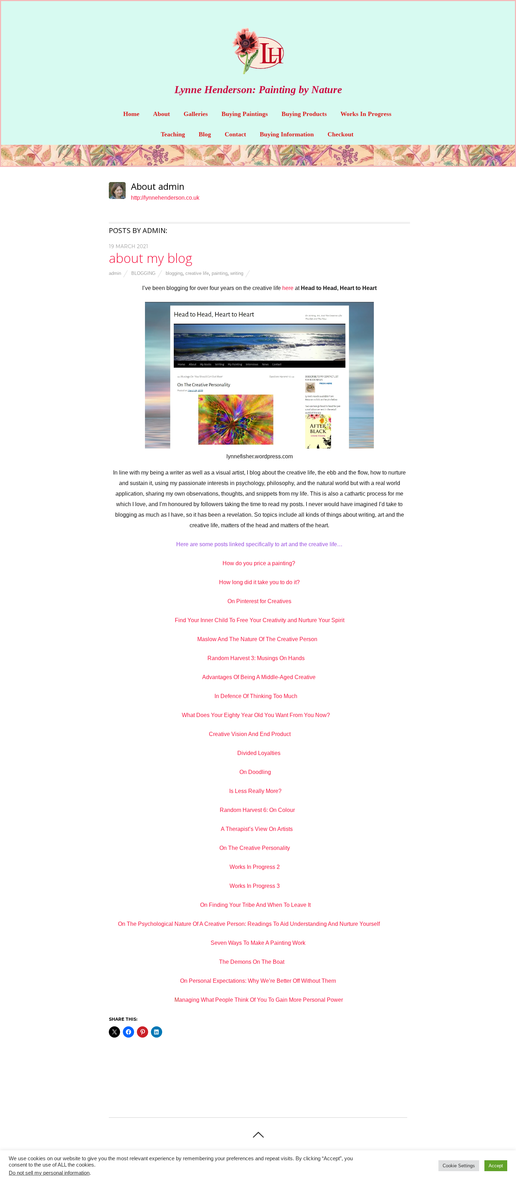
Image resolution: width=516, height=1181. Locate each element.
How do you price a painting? (260, 563)
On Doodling (255, 772)
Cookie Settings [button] (459, 1165)
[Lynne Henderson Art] (258, 68)
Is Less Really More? (255, 791)
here (287, 288)
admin (115, 273)
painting (219, 273)
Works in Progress (365, 113)
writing (236, 273)
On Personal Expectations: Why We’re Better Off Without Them (258, 981)
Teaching (173, 134)
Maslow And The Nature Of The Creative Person (258, 639)
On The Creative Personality (254, 848)
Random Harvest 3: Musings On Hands (256, 658)
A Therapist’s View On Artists (257, 829)
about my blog (150, 258)
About (161, 113)
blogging (143, 273)
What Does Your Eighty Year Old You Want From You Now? (256, 715)
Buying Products (304, 113)
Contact (235, 134)
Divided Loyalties (258, 753)
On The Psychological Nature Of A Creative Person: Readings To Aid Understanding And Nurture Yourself (249, 924)
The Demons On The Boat (251, 962)
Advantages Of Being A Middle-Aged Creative (259, 677)
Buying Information (287, 134)
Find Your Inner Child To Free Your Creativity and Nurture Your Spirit (259, 620)
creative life (197, 273)
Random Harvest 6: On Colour (258, 810)
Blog (205, 134)
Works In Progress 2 (255, 867)
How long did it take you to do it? (259, 582)
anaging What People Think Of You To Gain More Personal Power (261, 1000)
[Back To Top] (258, 1134)
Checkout (340, 134)
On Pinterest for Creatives (259, 601)
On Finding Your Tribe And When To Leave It (256, 905)
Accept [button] (496, 1165)
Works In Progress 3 (255, 886)
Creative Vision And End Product (250, 734)
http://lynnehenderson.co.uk (165, 198)
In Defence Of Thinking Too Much (255, 696)
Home (131, 113)
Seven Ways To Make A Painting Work (258, 943)
